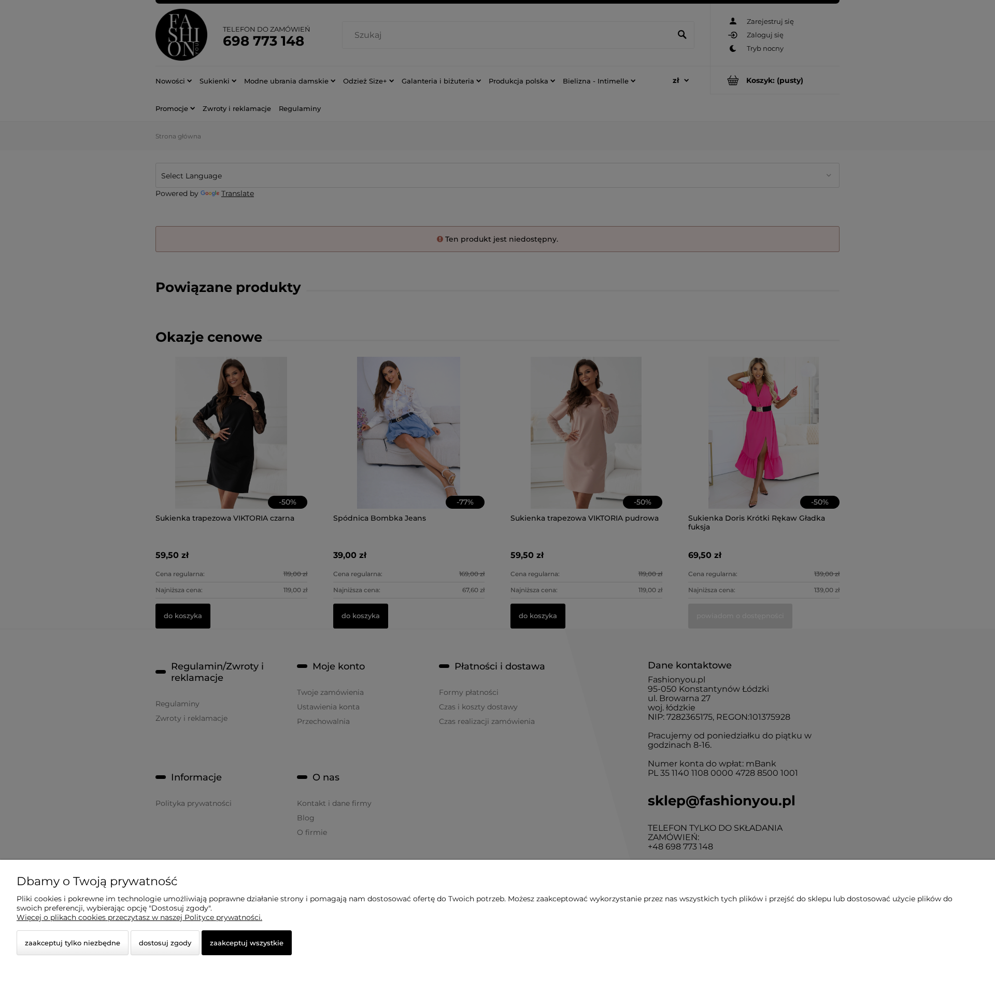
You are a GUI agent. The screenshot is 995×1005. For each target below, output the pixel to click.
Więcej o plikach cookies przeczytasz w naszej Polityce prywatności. (139, 917)
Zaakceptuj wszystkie (246, 943)
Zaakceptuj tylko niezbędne (72, 943)
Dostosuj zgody (165, 943)
